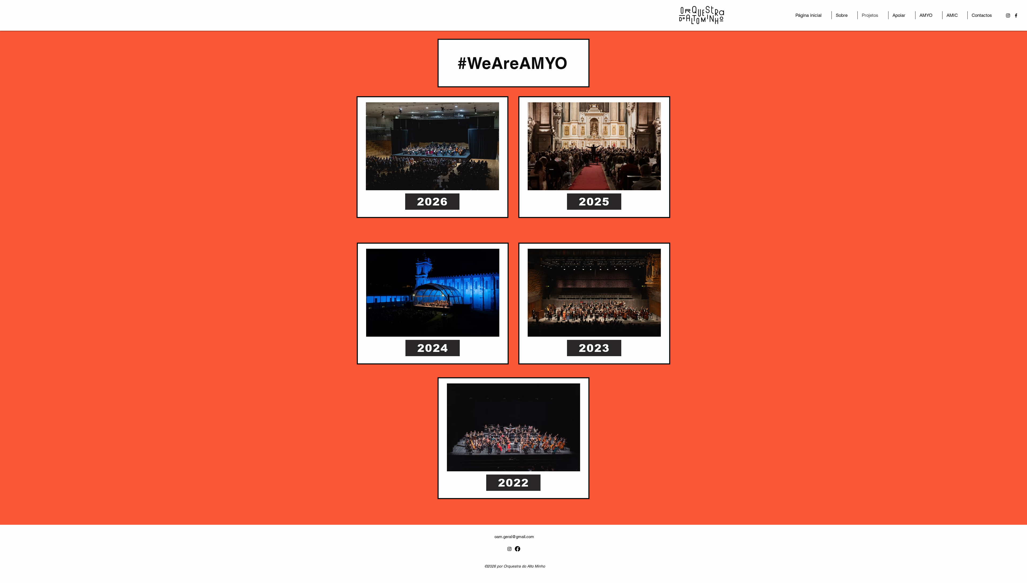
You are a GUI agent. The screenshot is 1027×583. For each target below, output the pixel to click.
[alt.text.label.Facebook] (1016, 15)
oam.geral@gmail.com (514, 536)
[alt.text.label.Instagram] (1008, 15)
